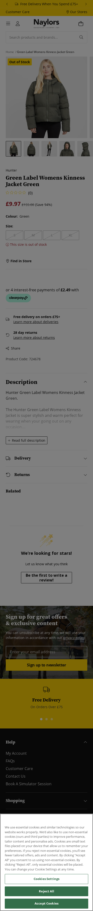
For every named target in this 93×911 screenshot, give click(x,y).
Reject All (46, 891)
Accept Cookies (46, 903)
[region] (46, 862)
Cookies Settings (46, 879)
